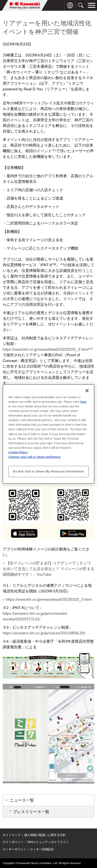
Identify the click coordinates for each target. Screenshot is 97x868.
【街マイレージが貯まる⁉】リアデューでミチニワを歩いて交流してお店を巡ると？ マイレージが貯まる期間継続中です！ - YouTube (48, 569)
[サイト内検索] (81, 3)
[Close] (87, 391)
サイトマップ (11, 835)
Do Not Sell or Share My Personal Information (48, 471)
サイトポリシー (13, 842)
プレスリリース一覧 (31, 811)
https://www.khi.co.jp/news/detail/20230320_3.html (49, 599)
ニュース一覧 (22, 800)
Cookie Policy (18, 452)
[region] (48, 434)
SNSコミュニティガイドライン (48, 842)
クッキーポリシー (14, 849)
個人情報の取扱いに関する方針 (45, 835)
